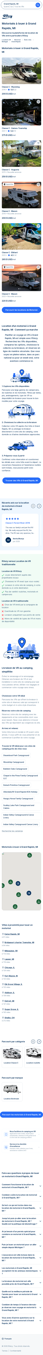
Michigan (5, 41)
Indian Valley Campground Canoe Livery (20, 824)
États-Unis (27, 40)
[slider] (10, 89)
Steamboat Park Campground (16, 755)
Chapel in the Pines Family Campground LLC (20, 777)
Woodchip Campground (13, 762)
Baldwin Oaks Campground (15, 769)
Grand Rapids (16, 41)
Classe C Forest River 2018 (18, 523)
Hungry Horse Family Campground (18, 798)
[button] (18, 883)
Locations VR (6, 40)
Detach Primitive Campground (16, 785)
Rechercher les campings (12, 831)
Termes (5, 1351)
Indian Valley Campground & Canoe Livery (18, 816)
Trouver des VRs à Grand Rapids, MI (21, 480)
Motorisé (17, 40)
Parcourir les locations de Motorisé (21, 310)
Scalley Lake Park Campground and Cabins (18, 806)
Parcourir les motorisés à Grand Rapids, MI (21, 1114)
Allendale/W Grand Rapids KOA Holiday (20, 792)
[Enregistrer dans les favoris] (38, 60)
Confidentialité (15, 1351)
